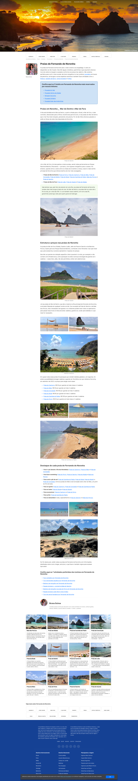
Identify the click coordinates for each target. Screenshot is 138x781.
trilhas (69, 78)
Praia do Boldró (55, 177)
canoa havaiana (61, 78)
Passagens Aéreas (79, 1)
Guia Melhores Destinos (39, 2)
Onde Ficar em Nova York (87, 773)
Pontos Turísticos (95, 56)
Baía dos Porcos (92, 177)
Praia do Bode (64, 177)
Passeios (74, 56)
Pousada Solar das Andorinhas (54, 101)
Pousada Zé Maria (50, 98)
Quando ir (31, 56)
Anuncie (67, 741)
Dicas (31, 716)
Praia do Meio (84, 175)
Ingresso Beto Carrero (87, 755)
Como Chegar (42, 56)
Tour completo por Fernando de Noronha (55, 578)
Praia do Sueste (71, 182)
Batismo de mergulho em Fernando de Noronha (57, 583)
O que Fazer (63, 56)
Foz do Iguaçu (62, 765)
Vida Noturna (53, 716)
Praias (84, 56)
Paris (37, 758)
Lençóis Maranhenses (64, 758)
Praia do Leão (61, 182)
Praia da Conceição (49, 391)
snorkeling (87, 74)
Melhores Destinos (85, 722)
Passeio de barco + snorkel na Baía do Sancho (57, 586)
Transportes (74, 716)
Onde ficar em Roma (86, 768)
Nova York (38, 773)
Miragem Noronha (50, 95)
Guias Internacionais (65, 1)
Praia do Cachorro (74, 175)
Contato (95, 1)
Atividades (63, 716)
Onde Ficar (52, 56)
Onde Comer (106, 710)
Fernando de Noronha (131, 50)
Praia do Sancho (48, 179)
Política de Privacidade (65, 776)
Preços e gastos (42, 716)
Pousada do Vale (50, 90)
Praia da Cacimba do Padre (78, 177)
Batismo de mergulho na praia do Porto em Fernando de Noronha (63, 589)
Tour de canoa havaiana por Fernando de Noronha (58, 594)
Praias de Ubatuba (63, 773)
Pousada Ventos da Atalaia (53, 93)
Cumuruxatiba (62, 755)
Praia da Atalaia (82, 182)
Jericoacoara (62, 768)
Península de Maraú (64, 771)
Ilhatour (42, 78)
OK (110, 776)
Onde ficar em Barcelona (87, 771)
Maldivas (61, 763)
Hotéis (88, 1)
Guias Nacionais (53, 1)
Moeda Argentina (85, 760)
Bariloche (38, 771)
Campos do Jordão (63, 760)
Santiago (38, 768)
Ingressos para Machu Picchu (88, 765)
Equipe (62, 741)
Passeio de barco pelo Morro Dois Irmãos (55, 591)
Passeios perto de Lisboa (87, 763)
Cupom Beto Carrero (86, 758)
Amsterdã (38, 763)
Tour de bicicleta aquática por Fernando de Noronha (59, 580)
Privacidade (78, 741)
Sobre (58, 741)
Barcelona (38, 765)
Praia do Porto (63, 175)
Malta (37, 760)
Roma (37, 755)
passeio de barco (51, 78)
